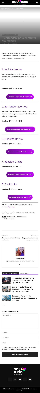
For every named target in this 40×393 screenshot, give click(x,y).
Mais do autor (24, 273)
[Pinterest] (18, 47)
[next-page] (6, 305)
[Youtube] (30, 379)
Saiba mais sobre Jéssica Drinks (19, 174)
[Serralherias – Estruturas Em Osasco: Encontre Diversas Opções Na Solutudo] (6, 280)
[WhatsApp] (22, 47)
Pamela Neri (7, 43)
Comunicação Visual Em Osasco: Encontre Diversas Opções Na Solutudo (22, 289)
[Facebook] (9, 47)
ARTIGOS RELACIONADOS (10, 273)
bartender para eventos (8, 218)
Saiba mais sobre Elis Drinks (18, 197)
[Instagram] (20, 265)
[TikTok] (25, 379)
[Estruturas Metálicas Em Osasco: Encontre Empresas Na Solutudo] (6, 298)
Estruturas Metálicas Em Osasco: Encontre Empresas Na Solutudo (24, 298)
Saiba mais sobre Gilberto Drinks (19, 152)
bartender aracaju (21, 216)
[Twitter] (14, 47)
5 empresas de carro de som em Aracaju (11, 239)
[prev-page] (3, 305)
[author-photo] (20, 256)
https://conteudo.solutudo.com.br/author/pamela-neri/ (20, 261)
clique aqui (11, 207)
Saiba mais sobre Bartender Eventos (19, 129)
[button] (3, 2)
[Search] (37, 2)
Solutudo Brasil (9, 8)
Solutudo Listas (19, 8)
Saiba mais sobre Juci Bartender (19, 97)
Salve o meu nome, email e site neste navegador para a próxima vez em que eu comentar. (19, 348)
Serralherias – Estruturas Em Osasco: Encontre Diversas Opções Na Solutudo (23, 280)
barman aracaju (11, 216)
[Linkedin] (20, 379)
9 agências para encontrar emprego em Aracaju (30, 239)
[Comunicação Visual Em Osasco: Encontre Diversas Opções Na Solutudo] (6, 289)
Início (2, 8)
